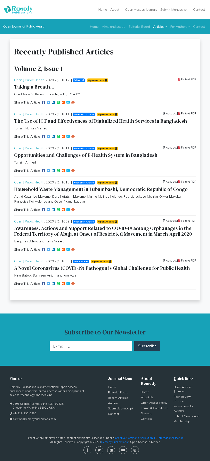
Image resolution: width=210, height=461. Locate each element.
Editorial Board (139, 26)
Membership (182, 421)
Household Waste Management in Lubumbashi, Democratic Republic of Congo (101, 189)
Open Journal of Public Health (24, 26)
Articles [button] (158, 26)
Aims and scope (113, 26)
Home (102, 9)
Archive (113, 403)
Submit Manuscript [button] (173, 9)
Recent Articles (118, 398)
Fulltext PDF (188, 79)
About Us (147, 397)
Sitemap (146, 413)
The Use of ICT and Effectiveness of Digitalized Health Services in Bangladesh (100, 121)
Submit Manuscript (120, 408)
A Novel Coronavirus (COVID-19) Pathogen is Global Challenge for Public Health (102, 268)
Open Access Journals (141, 9)
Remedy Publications (114, 442)
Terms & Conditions (154, 408)
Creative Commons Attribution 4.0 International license (149, 437)
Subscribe (147, 345)
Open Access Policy (154, 403)
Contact (199, 9)
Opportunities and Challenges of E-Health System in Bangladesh (86, 155)
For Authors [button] (178, 26)
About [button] (114, 9)
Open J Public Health (29, 80)
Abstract (171, 113)
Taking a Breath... (34, 86)
